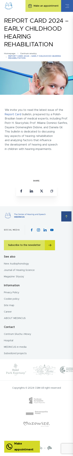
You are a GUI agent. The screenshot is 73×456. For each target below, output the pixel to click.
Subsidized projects (15, 353)
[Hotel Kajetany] (16, 370)
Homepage (9, 53)
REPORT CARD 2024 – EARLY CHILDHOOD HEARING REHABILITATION (34, 57)
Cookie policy (11, 299)
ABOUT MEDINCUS (15, 318)
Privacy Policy (11, 292)
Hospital (8, 340)
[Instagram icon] (38, 230)
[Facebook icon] (31, 230)
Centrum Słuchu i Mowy (17, 334)
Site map (9, 305)
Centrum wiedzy (28, 53)
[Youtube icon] (51, 230)
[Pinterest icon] (45, 230)
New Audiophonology (16, 264)
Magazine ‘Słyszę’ (14, 276)
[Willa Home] (44, 370)
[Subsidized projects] (37, 418)
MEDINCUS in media (15, 347)
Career (8, 312)
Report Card (13, 114)
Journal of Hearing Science (19, 270)
